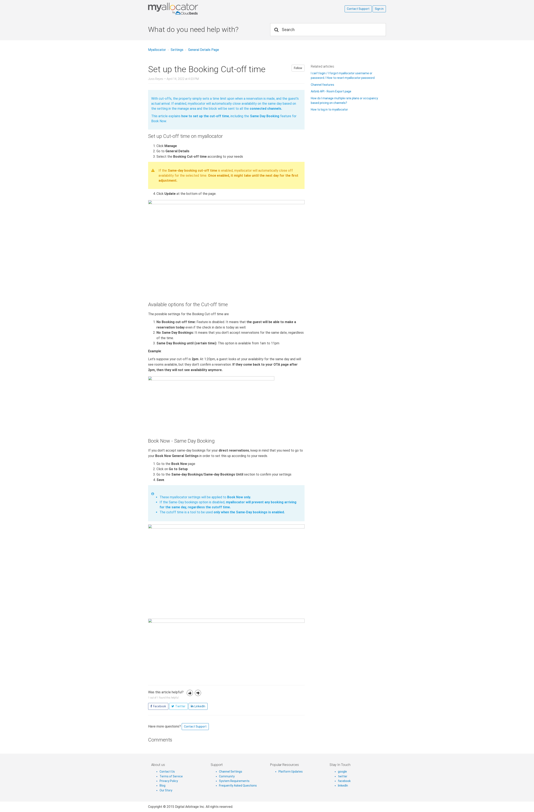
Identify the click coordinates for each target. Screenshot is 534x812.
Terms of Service (171, 776)
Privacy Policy (169, 781)
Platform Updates (290, 771)
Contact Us (167, 771)
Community (227, 776)
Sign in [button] (379, 8)
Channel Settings (230, 771)
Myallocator (157, 50)
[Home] (189, 9)
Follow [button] (298, 68)
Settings (177, 50)
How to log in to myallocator (329, 109)
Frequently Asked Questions (238, 785)
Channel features (322, 84)
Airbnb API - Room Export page (331, 91)
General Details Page (203, 50)
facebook (344, 781)
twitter (342, 776)
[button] (190, 693)
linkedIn (343, 785)
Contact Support (358, 8)
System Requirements (234, 781)
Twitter (180, 706)
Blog (162, 785)
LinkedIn (199, 706)
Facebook (159, 706)
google (342, 771)
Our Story (166, 790)
